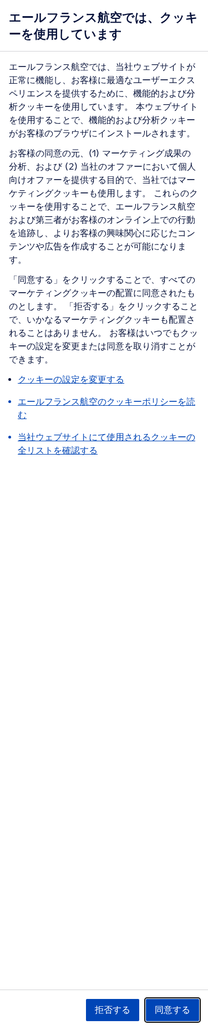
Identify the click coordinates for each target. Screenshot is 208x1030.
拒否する (112, 1009)
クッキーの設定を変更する (71, 379)
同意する (172, 1009)
